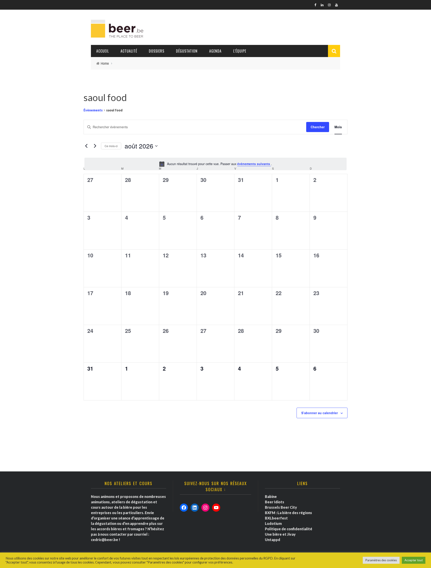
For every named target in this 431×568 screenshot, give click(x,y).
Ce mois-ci (111, 146)
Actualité (129, 51)
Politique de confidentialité (288, 529)
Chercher (318, 127)
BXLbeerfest (276, 518)
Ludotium (273, 523)
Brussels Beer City (281, 507)
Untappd (272, 539)
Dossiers (156, 51)
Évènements (93, 110)
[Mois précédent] (86, 146)
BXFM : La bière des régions (288, 513)
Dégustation (187, 51)
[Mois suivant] (95, 146)
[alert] (215, 164)
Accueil (102, 51)
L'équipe (239, 51)
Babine (271, 496)
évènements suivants (254, 163)
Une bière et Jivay (280, 534)
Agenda (215, 51)
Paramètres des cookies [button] (381, 560)
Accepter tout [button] (414, 560)
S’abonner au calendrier (319, 413)
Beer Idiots (274, 502)
